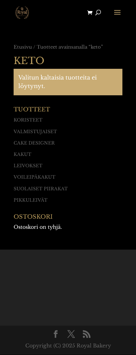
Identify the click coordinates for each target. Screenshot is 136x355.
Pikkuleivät (30, 200)
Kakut (22, 154)
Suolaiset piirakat (41, 189)
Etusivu (23, 47)
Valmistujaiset (35, 131)
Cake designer (34, 143)
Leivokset (28, 166)
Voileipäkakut (34, 177)
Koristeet (28, 120)
